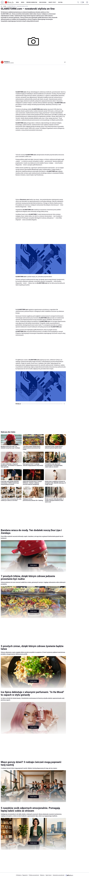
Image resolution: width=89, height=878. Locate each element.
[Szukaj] (78, 2)
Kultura (60, 2)
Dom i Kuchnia (42, 2)
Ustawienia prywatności (58, 875)
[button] (82, 2)
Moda (17, 2)
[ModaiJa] (10, 2)
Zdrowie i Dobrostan (31, 2)
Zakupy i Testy (52, 2)
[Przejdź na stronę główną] (2, 3)
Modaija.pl (6, 61)
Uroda (22, 2)
